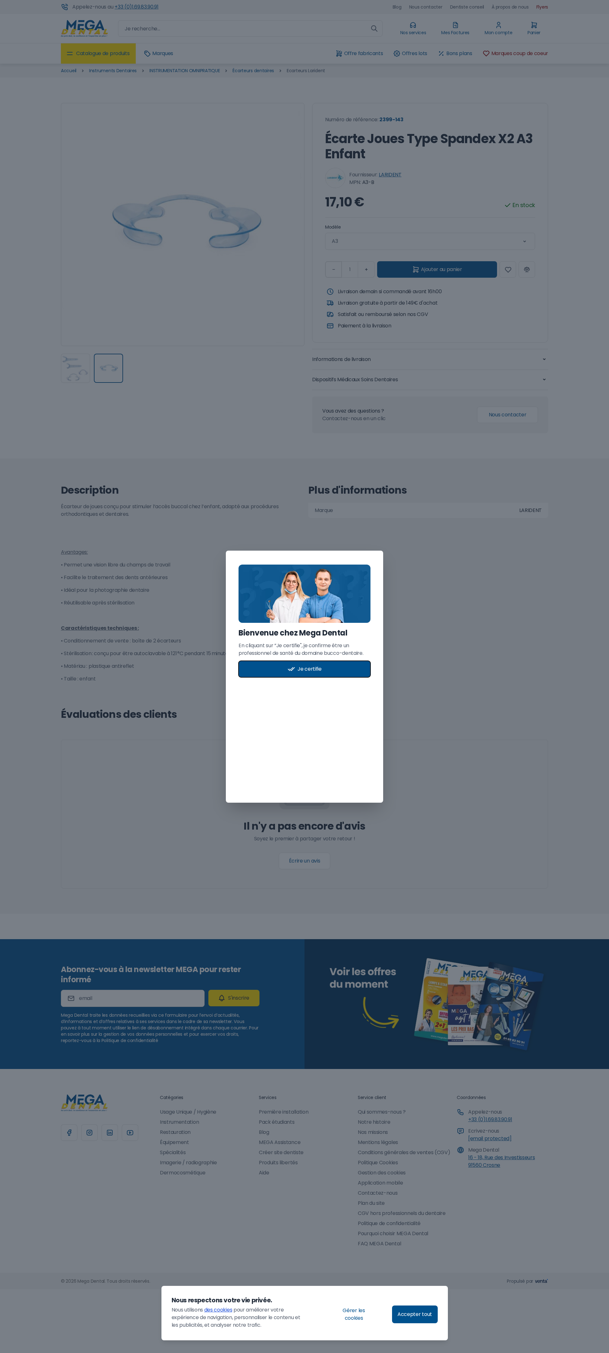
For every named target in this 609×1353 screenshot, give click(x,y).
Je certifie (309, 669)
